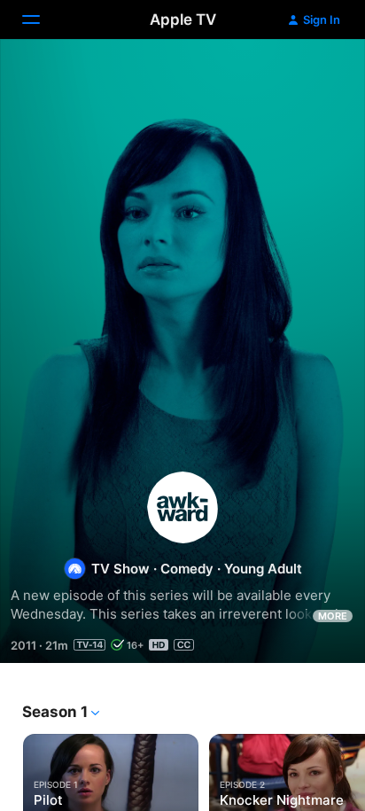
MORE (332, 616)
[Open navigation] (41, 19)
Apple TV (183, 19)
